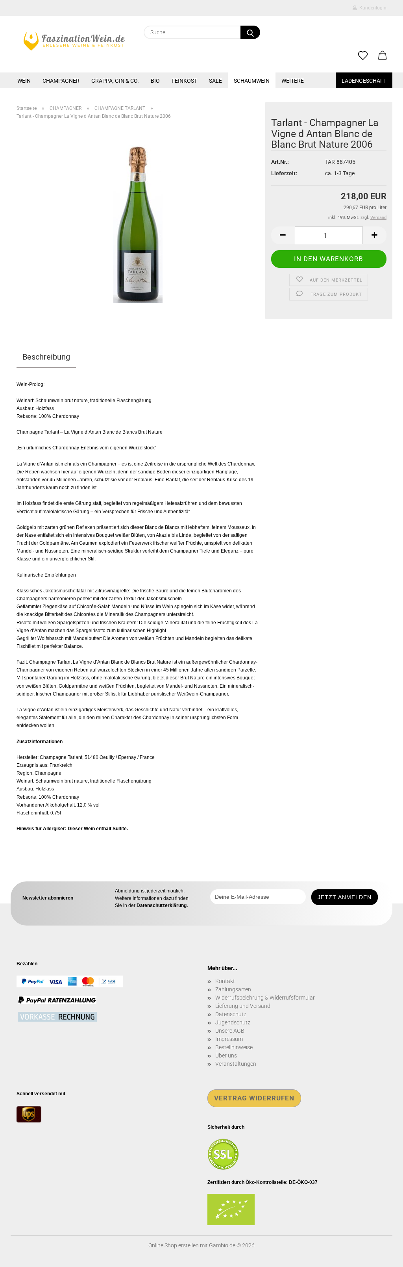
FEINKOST (184, 81)
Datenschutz (230, 1014)
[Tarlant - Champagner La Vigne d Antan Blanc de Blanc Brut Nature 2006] (138, 224)
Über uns (226, 1055)
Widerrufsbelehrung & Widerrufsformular (265, 997)
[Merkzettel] (363, 55)
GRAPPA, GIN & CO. (115, 81)
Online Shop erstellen (173, 1245)
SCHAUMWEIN (252, 81)
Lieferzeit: (284, 173)
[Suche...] (250, 32)
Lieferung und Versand (242, 1006)
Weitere (292, 81)
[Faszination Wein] (74, 41)
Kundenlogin (371, 8)
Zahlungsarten (233, 989)
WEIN (24, 81)
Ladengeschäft (364, 81)
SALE (215, 81)
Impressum (229, 1039)
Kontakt (225, 981)
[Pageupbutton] (381, 1255)
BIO (155, 81)
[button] (382, 55)
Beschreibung (46, 357)
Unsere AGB (229, 1031)
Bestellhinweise (234, 1047)
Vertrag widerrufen (254, 1098)
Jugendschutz (232, 1022)
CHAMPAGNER (61, 81)
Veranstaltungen (235, 1064)
